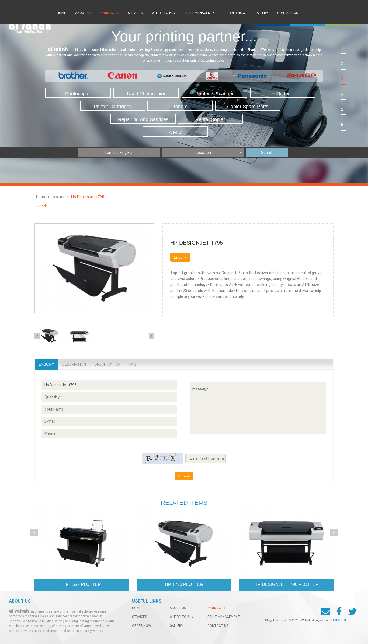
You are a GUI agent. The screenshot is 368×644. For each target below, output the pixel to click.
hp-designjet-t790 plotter (286, 584)
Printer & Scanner (214, 93)
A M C (175, 132)
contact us (287, 13)
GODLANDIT (338, 620)
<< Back (41, 206)
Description (74, 364)
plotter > (60, 197)
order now (235, 13)
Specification (108, 364)
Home (61, 13)
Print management (201, 13)
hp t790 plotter (184, 584)
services (135, 13)
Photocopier (78, 93)
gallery (261, 13)
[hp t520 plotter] (81, 543)
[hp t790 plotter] (184, 543)
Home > (43, 197)
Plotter (283, 93)
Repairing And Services (143, 119)
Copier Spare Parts (247, 106)
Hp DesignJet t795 (88, 196)
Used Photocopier (146, 93)
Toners (180, 106)
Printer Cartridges (113, 106)
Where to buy (163, 13)
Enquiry (180, 257)
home (136, 608)
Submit (184, 476)
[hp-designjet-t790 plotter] (286, 543)
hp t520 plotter (82, 584)
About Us (83, 13)
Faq (132, 364)
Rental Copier (210, 119)
